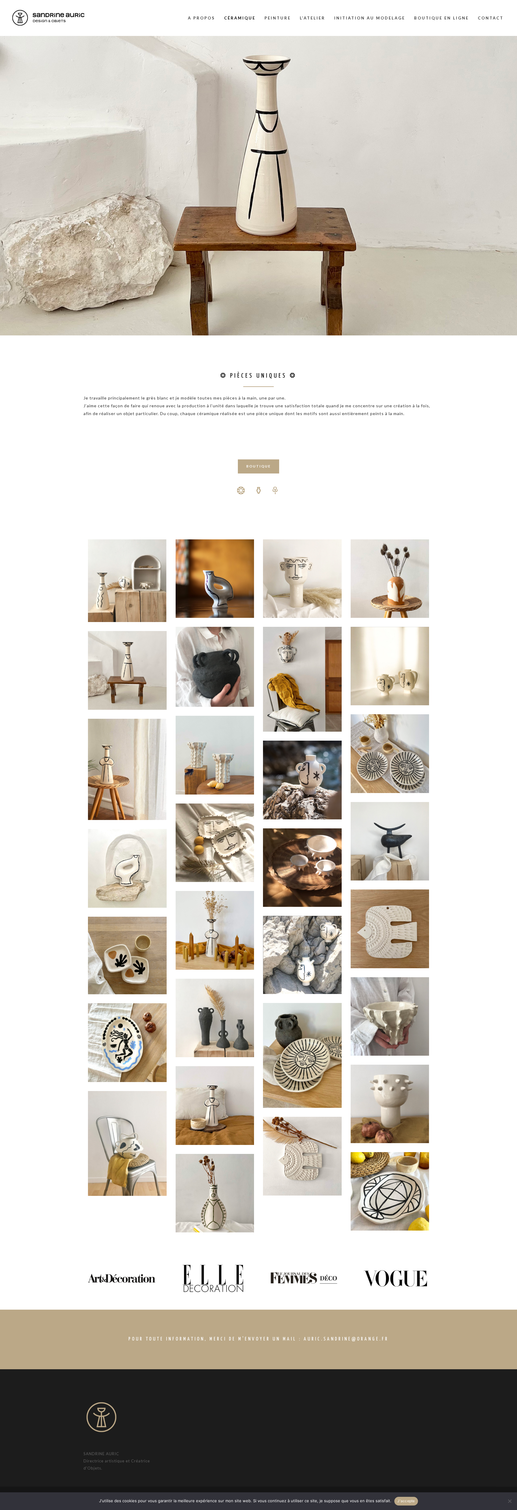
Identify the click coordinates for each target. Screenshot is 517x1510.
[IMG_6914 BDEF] (390, 578)
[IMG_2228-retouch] (127, 1143)
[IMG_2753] (215, 755)
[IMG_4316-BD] (215, 930)
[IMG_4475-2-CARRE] (390, 928)
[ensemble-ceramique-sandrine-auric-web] (127, 580)
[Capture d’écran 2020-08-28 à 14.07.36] (302, 955)
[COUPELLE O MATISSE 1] (127, 956)
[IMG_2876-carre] (390, 1191)
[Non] (510, 1501)
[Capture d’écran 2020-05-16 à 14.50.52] (390, 1104)
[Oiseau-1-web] (215, 578)
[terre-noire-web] (215, 1018)
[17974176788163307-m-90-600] (127, 1042)
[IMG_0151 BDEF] (127, 670)
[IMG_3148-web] (215, 667)
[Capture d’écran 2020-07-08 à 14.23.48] (390, 666)
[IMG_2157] (215, 843)
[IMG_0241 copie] (127, 868)
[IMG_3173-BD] (127, 769)
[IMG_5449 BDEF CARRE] (390, 841)
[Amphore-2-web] (302, 780)
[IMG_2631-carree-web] (302, 578)
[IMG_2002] (302, 1055)
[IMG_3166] (390, 1016)
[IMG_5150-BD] (302, 679)
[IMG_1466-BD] (215, 1105)
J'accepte (406, 1501)
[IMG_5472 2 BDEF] (215, 1193)
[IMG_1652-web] (390, 753)
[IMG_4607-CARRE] (302, 1156)
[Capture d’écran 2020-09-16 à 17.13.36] (302, 867)
